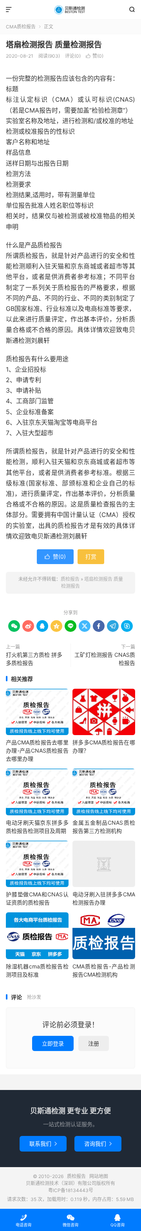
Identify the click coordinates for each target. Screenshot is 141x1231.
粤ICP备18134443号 (70, 1190)
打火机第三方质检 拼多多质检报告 (34, 658)
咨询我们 (98, 1143)
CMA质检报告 (21, 27)
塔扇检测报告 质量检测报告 (54, 44)
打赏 (90, 556)
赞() (94, 56)
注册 (93, 1043)
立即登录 (53, 1043)
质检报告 (70, 9)
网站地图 (98, 1176)
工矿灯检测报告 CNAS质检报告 (104, 658)
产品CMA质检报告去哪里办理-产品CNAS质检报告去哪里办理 (37, 750)
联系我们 (43, 1143)
